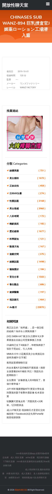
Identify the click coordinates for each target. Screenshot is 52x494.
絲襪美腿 (27, 170)
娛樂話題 (27, 261)
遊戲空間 (27, 254)
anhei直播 (30, 457)
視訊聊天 (27, 299)
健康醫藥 (27, 292)
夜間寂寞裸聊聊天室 (17, 362)
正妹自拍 (27, 185)
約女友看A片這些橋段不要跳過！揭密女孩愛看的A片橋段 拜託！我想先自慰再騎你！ (26, 371)
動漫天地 (27, 246)
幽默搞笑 (27, 223)
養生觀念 (27, 284)
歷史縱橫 (27, 231)
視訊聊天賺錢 (43, 457)
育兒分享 (27, 277)
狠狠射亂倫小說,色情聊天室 (34, 477)
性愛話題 (27, 201)
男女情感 (27, 208)
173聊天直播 (9, 461)
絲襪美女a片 (14, 477)
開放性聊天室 (21, 490)
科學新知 (27, 239)
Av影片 (27, 307)
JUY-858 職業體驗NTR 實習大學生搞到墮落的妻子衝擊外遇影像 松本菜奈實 (25, 393)
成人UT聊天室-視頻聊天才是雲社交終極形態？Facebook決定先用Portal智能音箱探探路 (26, 414)
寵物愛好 (27, 269)
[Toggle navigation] (48, 4)
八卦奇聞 (27, 216)
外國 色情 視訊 (12, 473)
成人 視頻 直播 (17, 457)
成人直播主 (26, 473)
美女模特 (27, 178)
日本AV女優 (27, 193)
